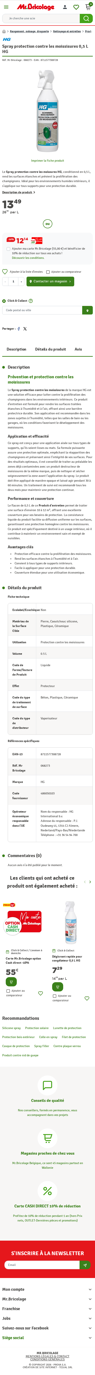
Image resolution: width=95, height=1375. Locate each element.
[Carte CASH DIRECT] (47, 1190)
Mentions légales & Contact (47, 1356)
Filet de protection (74, 1037)
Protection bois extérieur (18, 1037)
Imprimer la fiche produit (47, 161)
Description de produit (17, 192)
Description (16, 349)
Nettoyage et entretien (67, 31)
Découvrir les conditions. (28, 258)
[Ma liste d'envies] (76, 6)
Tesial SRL (65, 1367)
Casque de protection (16, 1046)
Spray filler (41, 1046)
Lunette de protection (67, 1028)
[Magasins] (47, 1137)
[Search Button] (86, 18)
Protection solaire (37, 1028)
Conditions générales (47, 1359)
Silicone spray (11, 1028)
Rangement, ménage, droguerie (29, 31)
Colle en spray (48, 1037)
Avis (78, 349)
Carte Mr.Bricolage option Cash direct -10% (23, 960)
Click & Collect (17, 301)
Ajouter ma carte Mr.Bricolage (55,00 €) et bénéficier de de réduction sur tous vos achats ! (48, 251)
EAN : (37, 60)
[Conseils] (47, 1085)
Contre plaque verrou (67, 1046)
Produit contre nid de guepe (20, 1055)
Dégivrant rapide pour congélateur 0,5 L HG (67, 958)
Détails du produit (50, 349)
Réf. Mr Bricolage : (12, 60)
